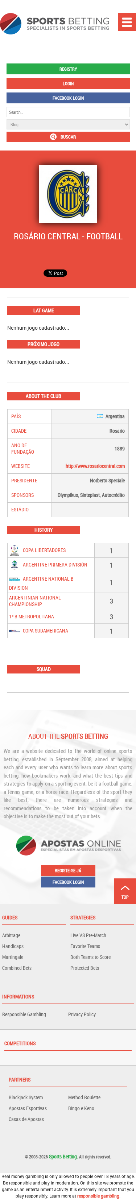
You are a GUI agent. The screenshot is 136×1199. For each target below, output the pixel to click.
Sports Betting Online (54, 23)
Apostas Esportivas (28, 1108)
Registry (68, 69)
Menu (127, 22)
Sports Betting (63, 1156)
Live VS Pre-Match (88, 935)
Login (68, 83)
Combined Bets (17, 967)
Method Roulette (84, 1097)
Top (125, 897)
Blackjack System (26, 1097)
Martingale (12, 956)
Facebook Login (68, 98)
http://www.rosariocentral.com (95, 465)
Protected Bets (84, 967)
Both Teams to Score (90, 956)
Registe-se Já (68, 870)
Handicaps (13, 946)
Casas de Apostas (26, 1119)
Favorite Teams (85, 946)
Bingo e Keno (81, 1108)
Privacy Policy (82, 1014)
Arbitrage (11, 935)
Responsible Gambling (24, 1014)
